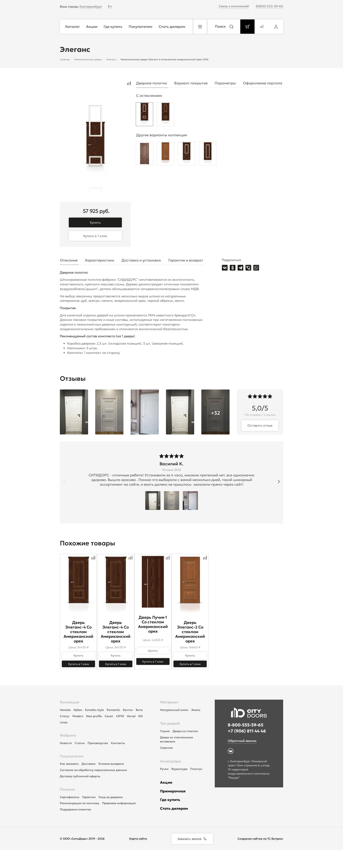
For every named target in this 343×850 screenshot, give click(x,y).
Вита (139, 710)
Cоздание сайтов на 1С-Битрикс (260, 838)
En (110, 6)
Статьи (80, 743)
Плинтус (196, 769)
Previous (64, 481)
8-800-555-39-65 (245, 725)
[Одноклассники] (232, 268)
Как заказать (69, 763)
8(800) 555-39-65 (269, 6)
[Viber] (248, 268)
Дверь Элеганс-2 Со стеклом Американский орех (190, 631)
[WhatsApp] (256, 268)
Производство (98, 743)
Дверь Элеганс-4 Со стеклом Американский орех (78, 631)
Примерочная (173, 791)
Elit (140, 716)
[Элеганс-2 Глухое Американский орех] (165, 154)
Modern (77, 716)
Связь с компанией (234, 6)
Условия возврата (111, 763)
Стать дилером (174, 808)
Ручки (164, 769)
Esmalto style (94, 710)
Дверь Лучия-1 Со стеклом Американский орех (153, 624)
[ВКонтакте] (225, 268)
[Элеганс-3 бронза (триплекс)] (165, 115)
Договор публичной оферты (80, 776)
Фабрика (68, 735)
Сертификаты (69, 797)
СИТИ (120, 716)
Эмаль (195, 710)
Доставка (88, 763)
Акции (166, 782)
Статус (64, 716)
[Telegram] (240, 268)
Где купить (170, 799)
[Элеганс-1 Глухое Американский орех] (144, 154)
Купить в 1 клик (95, 236)
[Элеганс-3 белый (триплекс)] (144, 115)
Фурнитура (179, 769)
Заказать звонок (189, 838)
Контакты (118, 743)
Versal (131, 716)
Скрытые (166, 747)
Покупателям (72, 756)
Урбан (77, 710)
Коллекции (69, 702)
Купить (95, 222)
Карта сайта (138, 838)
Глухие (165, 731)
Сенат (109, 716)
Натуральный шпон (174, 710)
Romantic (113, 710)
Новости (66, 743)
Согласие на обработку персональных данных (93, 770)
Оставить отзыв (259, 425)
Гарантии (89, 797)
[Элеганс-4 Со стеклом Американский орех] (186, 154)
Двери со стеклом (185, 731)
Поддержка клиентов (75, 809)
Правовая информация (119, 803)
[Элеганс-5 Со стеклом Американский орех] (207, 154)
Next (278, 481)
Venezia (65, 710)
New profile (94, 716)
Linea (63, 722)
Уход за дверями (110, 797)
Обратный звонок (242, 741)
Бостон (128, 710)
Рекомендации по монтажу (79, 803)
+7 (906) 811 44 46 (247, 731)
